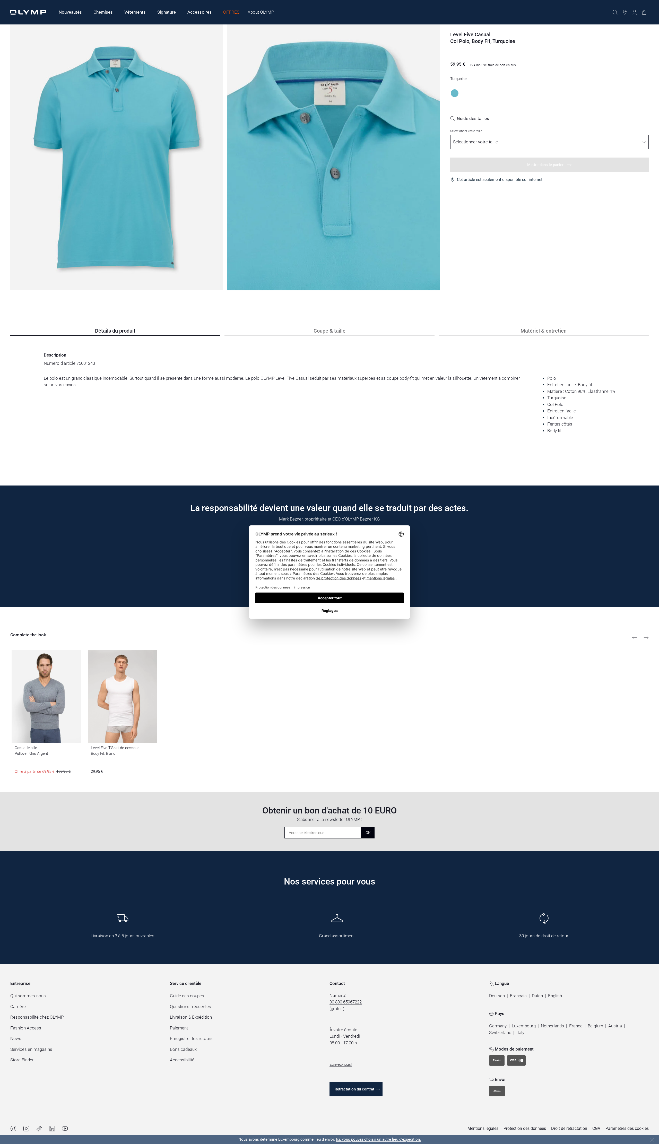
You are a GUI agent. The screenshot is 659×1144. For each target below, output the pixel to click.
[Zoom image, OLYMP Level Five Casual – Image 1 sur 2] (116, 157)
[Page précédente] (634, 637)
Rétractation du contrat (354, 1089)
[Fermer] (652, 1139)
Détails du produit (115, 331)
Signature (166, 12)
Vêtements (135, 12)
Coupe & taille (329, 331)
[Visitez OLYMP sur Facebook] (13, 1128)
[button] (497, 996)
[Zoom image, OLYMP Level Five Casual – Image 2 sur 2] (333, 157)
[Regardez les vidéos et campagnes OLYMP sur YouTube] (65, 1128)
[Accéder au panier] (644, 12)
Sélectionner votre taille (466, 131)
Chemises (103, 12)
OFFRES (231, 12)
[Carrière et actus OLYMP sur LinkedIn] (52, 1128)
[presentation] (329, 404)
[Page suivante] (646, 637)
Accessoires (199, 12)
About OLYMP (261, 12)
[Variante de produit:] (454, 93)
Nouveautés (70, 12)
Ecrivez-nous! (341, 1064)
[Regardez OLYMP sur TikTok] (39, 1128)
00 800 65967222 (346, 1001)
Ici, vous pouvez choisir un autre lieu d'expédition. (378, 1139)
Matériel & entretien (544, 331)
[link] (469, 118)
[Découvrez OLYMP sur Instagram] (26, 1128)
